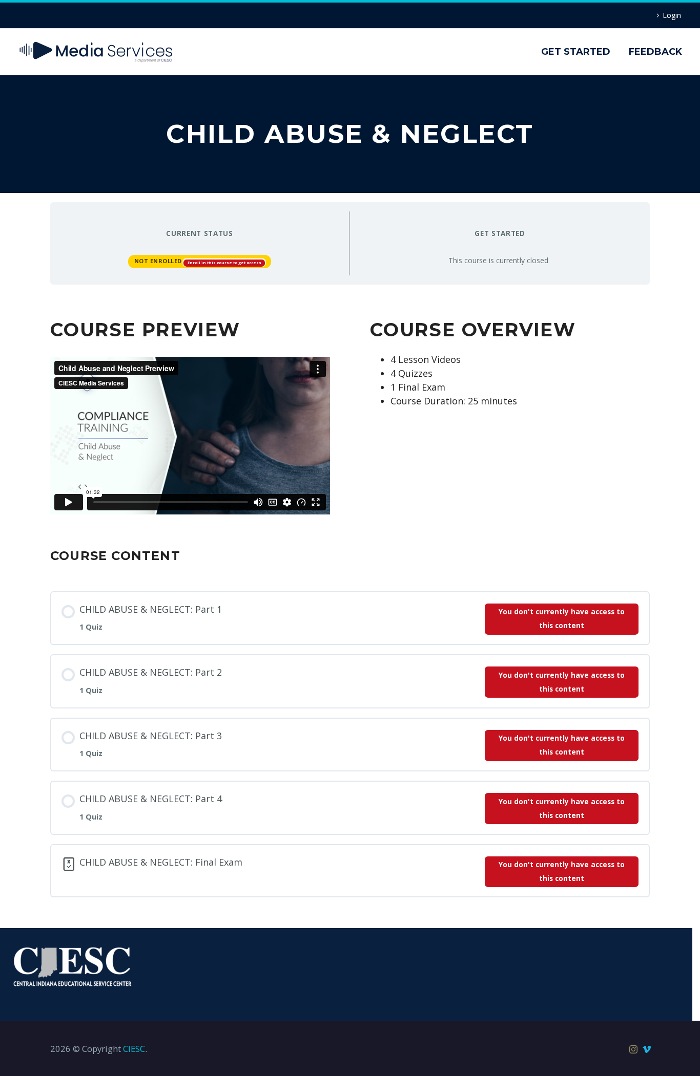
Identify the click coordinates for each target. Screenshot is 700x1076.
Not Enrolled (159, 261)
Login (672, 15)
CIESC (134, 1049)
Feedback (655, 51)
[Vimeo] (647, 1049)
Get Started (575, 51)
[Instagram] (633, 1049)
